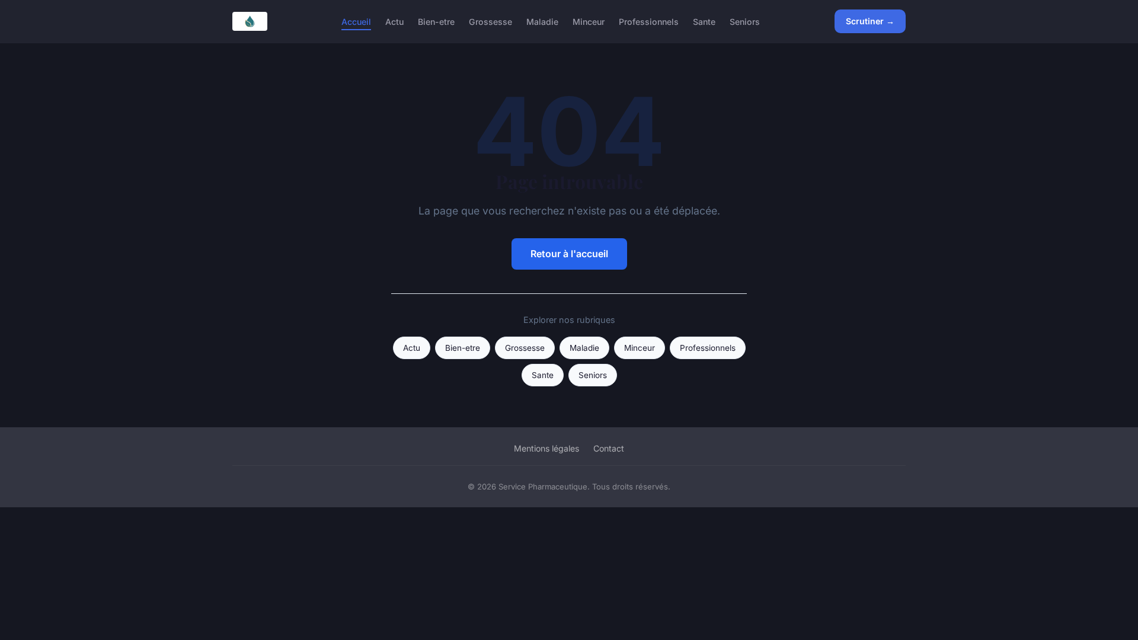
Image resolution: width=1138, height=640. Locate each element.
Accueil (356, 21)
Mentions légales (546, 448)
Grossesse (490, 21)
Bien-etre (436, 21)
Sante (704, 21)
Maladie (542, 21)
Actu (394, 21)
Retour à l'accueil (569, 254)
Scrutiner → (870, 21)
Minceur (589, 21)
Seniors (745, 21)
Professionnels (649, 21)
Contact (608, 448)
